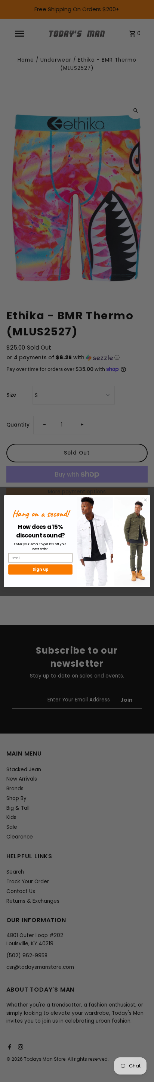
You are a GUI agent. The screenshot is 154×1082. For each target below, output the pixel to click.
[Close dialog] (145, 499)
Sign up (40, 569)
